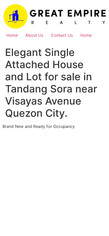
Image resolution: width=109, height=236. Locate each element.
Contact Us (62, 35)
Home (12, 35)
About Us (34, 35)
